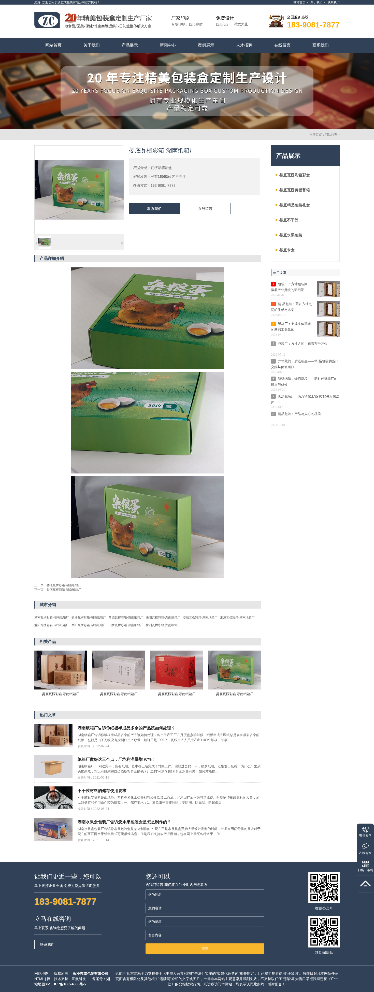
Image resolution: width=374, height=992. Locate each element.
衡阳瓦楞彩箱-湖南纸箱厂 (163, 617)
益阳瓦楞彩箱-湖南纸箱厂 (51, 625)
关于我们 (316, 2)
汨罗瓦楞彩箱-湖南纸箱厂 (126, 625)
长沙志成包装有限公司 (90, 973)
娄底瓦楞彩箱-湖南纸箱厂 (64, 585)
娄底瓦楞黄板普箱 (294, 190)
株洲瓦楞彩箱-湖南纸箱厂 (163, 625)
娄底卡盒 (287, 250)
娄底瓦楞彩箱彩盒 (294, 175)
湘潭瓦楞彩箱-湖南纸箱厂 (237, 617)
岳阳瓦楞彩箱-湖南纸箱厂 (88, 625)
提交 (205, 948)
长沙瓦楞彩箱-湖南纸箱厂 (88, 617)
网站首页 (299, 2)
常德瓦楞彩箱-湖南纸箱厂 (126, 617)
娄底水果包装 (290, 235)
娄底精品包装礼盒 (294, 205)
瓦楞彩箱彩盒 (161, 168)
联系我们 (333, 2)
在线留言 (205, 209)
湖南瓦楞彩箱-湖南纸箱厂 (51, 617)
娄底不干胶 (288, 220)
